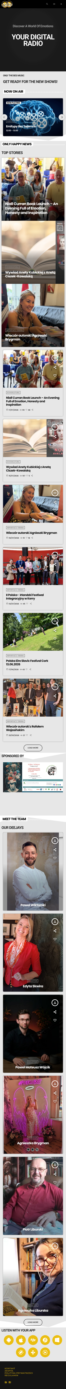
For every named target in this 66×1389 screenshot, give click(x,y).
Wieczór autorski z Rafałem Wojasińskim (25, 728)
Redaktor (32, 900)
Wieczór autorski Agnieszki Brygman (31, 533)
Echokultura (13, 392)
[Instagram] (6, 1382)
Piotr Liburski (33, 1229)
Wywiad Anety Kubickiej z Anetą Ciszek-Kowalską (28, 469)
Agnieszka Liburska (33, 1310)
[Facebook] (10, 1382)
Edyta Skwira (33, 986)
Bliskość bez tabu (18, 126)
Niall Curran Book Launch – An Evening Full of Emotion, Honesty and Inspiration (32, 401)
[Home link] (7, 4)
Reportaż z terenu (15, 527)
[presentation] (4, 117)
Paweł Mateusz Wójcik (33, 1067)
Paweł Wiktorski (33, 905)
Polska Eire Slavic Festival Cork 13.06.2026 (27, 662)
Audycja (11, 121)
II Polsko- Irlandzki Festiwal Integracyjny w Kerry (25, 597)
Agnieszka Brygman (33, 1143)
